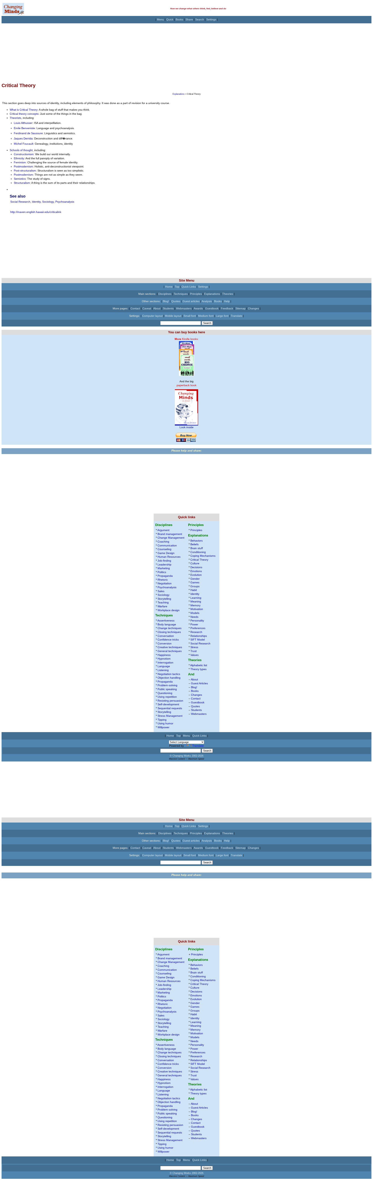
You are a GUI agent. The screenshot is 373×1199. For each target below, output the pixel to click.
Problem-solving (167, 685)
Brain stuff (196, 548)
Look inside (186, 427)
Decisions (196, 567)
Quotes (175, 301)
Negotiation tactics (169, 674)
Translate (236, 315)
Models (194, 612)
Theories (227, 293)
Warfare (162, 606)
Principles (196, 293)
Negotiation (165, 583)
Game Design (166, 553)
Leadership (164, 564)
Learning (195, 597)
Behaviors (196, 540)
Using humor (165, 723)
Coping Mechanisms (202, 555)
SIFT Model (197, 639)
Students (168, 308)
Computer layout (152, 315)
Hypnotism (164, 658)
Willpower (163, 727)
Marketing (164, 568)
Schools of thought (21, 150)
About (156, 308)
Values (194, 654)
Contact (135, 308)
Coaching (163, 541)
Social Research (20, 201)
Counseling (164, 549)
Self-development (168, 704)
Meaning (195, 601)
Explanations (179, 94)
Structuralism (22, 182)
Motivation (196, 609)
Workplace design (169, 610)
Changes (253, 308)
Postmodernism (23, 166)
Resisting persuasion (170, 700)
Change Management (171, 537)
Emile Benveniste (24, 128)
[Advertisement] (118, 50)
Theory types (198, 669)
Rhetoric (163, 579)
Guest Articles (199, 683)
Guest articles (191, 301)
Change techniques (169, 628)
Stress (194, 647)
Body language (167, 624)
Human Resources (169, 556)
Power (194, 624)
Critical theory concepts (24, 113)
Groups (195, 586)
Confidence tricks (168, 639)
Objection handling (169, 677)
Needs (194, 616)
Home (169, 286)
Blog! (166, 301)
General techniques (170, 651)
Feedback (227, 308)
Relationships (198, 635)
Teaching (163, 602)
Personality (197, 620)
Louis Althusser (23, 122)
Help (227, 301)
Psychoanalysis (64, 201)
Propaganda (165, 575)
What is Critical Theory (23, 109)
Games (194, 582)
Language (164, 666)
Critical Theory (199, 559)
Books (179, 19)
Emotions (196, 571)
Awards (198, 308)
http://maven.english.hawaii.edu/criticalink (35, 212)
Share (189, 19)
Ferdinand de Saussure (28, 133)
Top (177, 286)
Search (199, 19)
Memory (195, 605)
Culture (194, 563)
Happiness (164, 654)
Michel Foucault (23, 143)
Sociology (48, 201)
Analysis (207, 301)
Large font (222, 315)
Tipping (162, 719)
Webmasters (184, 308)
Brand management (170, 534)
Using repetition (167, 696)
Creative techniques (170, 647)
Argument (163, 530)
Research (196, 632)
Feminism (20, 162)
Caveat (146, 308)
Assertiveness (165, 620)
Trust (193, 651)
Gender (195, 578)
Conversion (165, 643)
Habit (193, 590)
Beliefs (194, 544)
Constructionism (24, 154)
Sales (161, 591)
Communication (167, 545)
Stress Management (170, 715)
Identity (36, 201)
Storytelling (164, 598)
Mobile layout (173, 315)
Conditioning (198, 552)
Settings (211, 19)
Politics (162, 572)
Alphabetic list (198, 665)
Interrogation (165, 662)
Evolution (196, 574)
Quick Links (189, 286)
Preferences (197, 628)
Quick (169, 19)
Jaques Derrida (23, 138)
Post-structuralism (25, 170)
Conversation (166, 635)
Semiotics (20, 178)
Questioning (165, 693)
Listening (163, 670)
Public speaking (167, 689)
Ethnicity (19, 158)
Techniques (181, 293)
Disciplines (164, 293)
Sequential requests (170, 708)
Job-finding (164, 560)
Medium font (206, 315)
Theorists (15, 117)
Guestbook (212, 308)
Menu (160, 19)
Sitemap (240, 308)
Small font (190, 315)
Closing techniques (169, 632)
